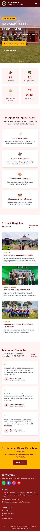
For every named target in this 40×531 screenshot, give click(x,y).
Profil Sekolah (10, 50)
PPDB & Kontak (7, 518)
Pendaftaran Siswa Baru (14, 44)
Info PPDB (20, 462)
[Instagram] (14, 483)
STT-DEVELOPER (24, 528)
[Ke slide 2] (21, 61)
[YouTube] (19, 483)
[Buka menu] (36, 3)
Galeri (4, 516)
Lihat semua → (33, 226)
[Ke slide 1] (19, 61)
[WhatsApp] (4, 483)
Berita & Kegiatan (7, 513)
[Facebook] (9, 483)
